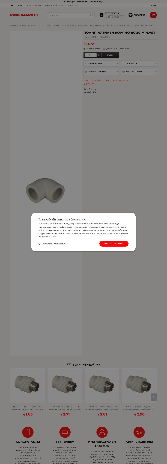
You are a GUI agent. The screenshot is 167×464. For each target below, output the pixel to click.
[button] (53, 243)
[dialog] (83, 232)
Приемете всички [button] (114, 243)
